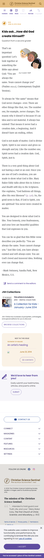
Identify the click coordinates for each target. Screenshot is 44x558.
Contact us (24, 419)
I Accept (22, 546)
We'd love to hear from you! (24, 377)
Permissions (34, 522)
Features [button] (8, 443)
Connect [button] (8, 428)
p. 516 (29, 195)
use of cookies (25, 538)
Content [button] (8, 438)
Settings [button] (8, 454)
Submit (16, 392)
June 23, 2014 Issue (14, 24)
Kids (9, 22)
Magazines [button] (9, 433)
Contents (29, 360)
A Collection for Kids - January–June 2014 (26, 305)
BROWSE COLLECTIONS (14, 324)
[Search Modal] (40, 4)
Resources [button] (9, 448)
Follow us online (17, 469)
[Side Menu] (4, 4)
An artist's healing (17, 345)
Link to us (10, 525)
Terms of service (9, 522)
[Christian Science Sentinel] (22, 4)
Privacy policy (22, 522)
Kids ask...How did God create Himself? (18, 34)
